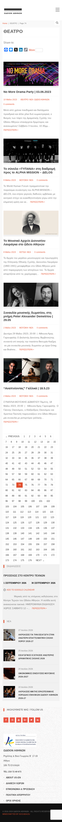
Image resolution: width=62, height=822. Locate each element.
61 (39, 474)
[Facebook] (5, 720)
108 (45, 506)
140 (22, 533)
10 (22, 442)
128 (37, 522)
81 (13, 490)
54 (45, 469)
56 (6, 474)
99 (26, 501)
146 (15, 539)
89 (13, 496)
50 (19, 469)
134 (30, 528)
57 (13, 474)
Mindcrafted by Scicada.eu (16, 814)
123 (52, 517)
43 (26, 463)
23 (52, 447)
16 (6, 447)
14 (48, 442)
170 (37, 555)
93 (39, 496)
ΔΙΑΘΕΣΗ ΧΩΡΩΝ (15, 783)
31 (52, 452)
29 (39, 452)
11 (29, 442)
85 (39, 490)
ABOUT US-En (13, 777)
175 (22, 560)
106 (30, 506)
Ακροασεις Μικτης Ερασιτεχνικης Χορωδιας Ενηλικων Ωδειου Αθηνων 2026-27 (38, 694)
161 (22, 549)
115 (44, 512)
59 (26, 474)
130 (53, 522)
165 (53, 549)
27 (26, 452)
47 (52, 463)
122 (44, 517)
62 (45, 474)
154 (22, 544)
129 (45, 522)
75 (26, 485)
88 (6, 496)
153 (15, 544)
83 (26, 490)
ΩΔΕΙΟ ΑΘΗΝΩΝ (41, 99)
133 (22, 528)
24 (6, 452)
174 (15, 560)
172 (53, 555)
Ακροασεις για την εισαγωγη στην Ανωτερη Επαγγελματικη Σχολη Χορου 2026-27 (36, 638)
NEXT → (40, 560)
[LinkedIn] (37, 720)
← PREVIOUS (12, 436)
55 (52, 469)
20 (32, 447)
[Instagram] (12, 720)
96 (6, 501)
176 (30, 560)
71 (52, 479)
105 (22, 506)
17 (13, 447)
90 (19, 496)
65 (13, 479)
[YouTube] (18, 720)
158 (53, 544)
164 (45, 549)
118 (14, 517)
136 (45, 528)
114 (36, 512)
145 (7, 539)
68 (32, 479)
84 (32, 490)
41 (13, 463)
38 (45, 458)
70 (45, 479)
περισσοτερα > (10, 130)
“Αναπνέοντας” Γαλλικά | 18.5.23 (26, 388)
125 (15, 522)
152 (7, 544)
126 (22, 522)
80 (6, 490)
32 (6, 458)
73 (13, 485)
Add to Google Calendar (21, 590)
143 (45, 533)
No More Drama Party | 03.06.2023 (27, 91)
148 (30, 539)
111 (14, 512)
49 (13, 469)
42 (19, 463)
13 (42, 442)
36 (32, 458)
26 (19, 452)
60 (32, 474)
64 (6, 479)
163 (37, 549)
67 (26, 479)
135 (37, 528)
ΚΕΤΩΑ (22, 252)
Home (4, 23)
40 (6, 463)
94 (45, 496)
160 (15, 549)
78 (45, 485)
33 (13, 458)
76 (32, 485)
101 (40, 501)
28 (32, 452)
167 (15, 555)
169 (30, 555)
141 (30, 533)
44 (32, 463)
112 (21, 512)
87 (52, 490)
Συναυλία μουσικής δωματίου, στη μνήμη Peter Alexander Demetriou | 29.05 (28, 316)
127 (30, 522)
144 (53, 533)
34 (19, 458)
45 (39, 463)
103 (7, 506)
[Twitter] (31, 720)
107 (37, 506)
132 (15, 528)
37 (39, 458)
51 (26, 469)
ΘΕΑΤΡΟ (24, 99)
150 (45, 539)
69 (39, 479)
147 (22, 539)
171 (45, 555)
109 (53, 506)
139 (15, 533)
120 (29, 517)
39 (52, 458)
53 (39, 469)
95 (52, 496)
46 (45, 463)
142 (37, 533)
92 (32, 496)
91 (26, 496)
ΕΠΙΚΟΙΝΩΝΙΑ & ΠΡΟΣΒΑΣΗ (20, 789)
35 (26, 458)
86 (45, 490)
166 (7, 555)
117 (7, 517)
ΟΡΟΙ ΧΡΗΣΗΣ (13, 800)
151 (53, 539)
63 (52, 474)
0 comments (8, 104)
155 (30, 544)
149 (37, 539)
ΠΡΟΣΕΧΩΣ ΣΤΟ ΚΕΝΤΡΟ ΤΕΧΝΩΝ (24, 575)
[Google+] (24, 720)
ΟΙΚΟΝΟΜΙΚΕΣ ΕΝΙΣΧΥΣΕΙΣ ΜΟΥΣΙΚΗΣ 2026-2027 (36, 675)
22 (45, 447)
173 (7, 560)
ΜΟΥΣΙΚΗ (23, 180)
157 (45, 544)
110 (7, 512)
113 (29, 512)
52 (32, 469)
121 (37, 517)
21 (39, 447)
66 (19, 479)
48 (6, 469)
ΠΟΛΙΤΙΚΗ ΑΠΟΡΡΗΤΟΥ (18, 795)
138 (7, 533)
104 (15, 506)
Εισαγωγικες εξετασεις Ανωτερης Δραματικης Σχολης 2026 (36, 657)
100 (33, 501)
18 (19, 447)
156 (37, 544)
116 (51, 512)
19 (26, 447)
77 (39, 485)
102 (48, 501)
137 (53, 528)
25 (13, 452)
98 (19, 501)
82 (19, 490)
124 (7, 522)
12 (35, 442)
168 (22, 555)
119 (22, 517)
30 (45, 452)
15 (54, 442)
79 (52, 485)
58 (19, 474)
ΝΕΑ (31, 99)
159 (7, 549)
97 (13, 501)
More (32, 50)
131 (7, 528)
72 (6, 485)
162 (30, 549)
